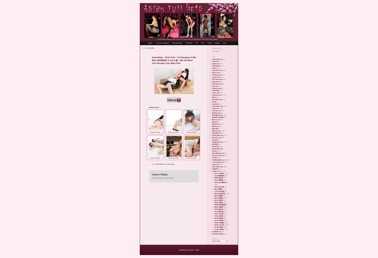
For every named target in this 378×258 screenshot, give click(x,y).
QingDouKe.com (217, 142)
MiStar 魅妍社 (218, 202)
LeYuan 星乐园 (219, 191)
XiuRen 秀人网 (219, 225)
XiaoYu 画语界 (219, 220)
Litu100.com (216, 111)
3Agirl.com (215, 64)
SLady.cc (215, 151)
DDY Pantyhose (217, 79)
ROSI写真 (215, 144)
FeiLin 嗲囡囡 (218, 180)
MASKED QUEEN (217, 117)
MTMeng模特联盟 (220, 205)
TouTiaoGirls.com (218, 162)
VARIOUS (215, 169)
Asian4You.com (217, 70)
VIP (197, 43)
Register (217, 43)
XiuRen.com (216, 171)
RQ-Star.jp (215, 146)
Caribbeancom (217, 75)
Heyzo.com (216, 93)
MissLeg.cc (216, 126)
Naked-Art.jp (216, 131)
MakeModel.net (217, 115)
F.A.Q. (203, 43)
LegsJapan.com (217, 106)
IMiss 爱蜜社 (218, 189)
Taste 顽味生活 (219, 211)
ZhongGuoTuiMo (218, 234)
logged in (161, 178)
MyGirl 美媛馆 (218, 207)
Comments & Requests (162, 43)
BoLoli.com (216, 73)
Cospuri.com (216, 77)
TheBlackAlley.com (218, 160)
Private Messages (177, 43)
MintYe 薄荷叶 (218, 200)
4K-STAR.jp (216, 66)
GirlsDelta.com (217, 84)
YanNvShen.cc (217, 232)
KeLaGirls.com (217, 99)
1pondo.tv (215, 61)
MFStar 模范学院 (219, 194)
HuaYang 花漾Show (220, 182)
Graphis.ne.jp (216, 88)
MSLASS (215, 129)
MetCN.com (216, 124)
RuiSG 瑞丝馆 (218, 209)
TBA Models (189, 43)
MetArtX (215, 122)
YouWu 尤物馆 (219, 229)
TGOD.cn (215, 158)
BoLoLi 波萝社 (219, 173)
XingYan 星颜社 (219, 223)
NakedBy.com (216, 133)
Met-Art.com (216, 120)
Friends (210, 43)
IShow (214, 97)
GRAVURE (215, 90)
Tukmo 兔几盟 (218, 214)
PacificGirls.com (217, 135)
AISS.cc (214, 68)
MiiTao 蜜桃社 (218, 198)
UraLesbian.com (161, 164)
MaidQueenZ (216, 113)
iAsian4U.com (216, 95)
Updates (150, 43)
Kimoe (214, 102)
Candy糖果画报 (219, 176)
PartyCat (215, 140)
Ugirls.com (215, 164)
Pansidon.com (217, 137)
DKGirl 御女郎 (218, 178)
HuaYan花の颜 (219, 187)
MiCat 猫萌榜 (218, 196)
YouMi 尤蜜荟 (218, 227)
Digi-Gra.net (216, 81)
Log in (224, 43)
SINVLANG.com (217, 149)
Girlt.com (215, 86)
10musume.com (217, 59)
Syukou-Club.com (218, 155)
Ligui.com (215, 108)
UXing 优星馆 (218, 216)
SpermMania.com (218, 153)
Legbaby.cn (216, 104)
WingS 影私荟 (218, 218)
